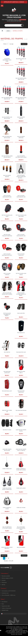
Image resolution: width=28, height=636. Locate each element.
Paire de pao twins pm (7, 411)
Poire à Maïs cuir (7, 468)
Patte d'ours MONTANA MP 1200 (21, 196)
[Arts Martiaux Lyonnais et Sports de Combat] (14, 10)
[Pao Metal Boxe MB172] (21, 364)
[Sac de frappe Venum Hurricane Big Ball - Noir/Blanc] (21, 168)
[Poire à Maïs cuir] (7, 461)
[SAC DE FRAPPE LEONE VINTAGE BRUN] (7, 149)
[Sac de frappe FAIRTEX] (21, 110)
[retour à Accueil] (2, 30)
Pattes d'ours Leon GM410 (21, 274)
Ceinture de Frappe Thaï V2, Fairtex (21, 450)
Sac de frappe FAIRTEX (21, 118)
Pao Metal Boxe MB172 (21, 372)
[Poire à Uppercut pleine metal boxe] (21, 461)
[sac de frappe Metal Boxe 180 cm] (21, 90)
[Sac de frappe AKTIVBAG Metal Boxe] (21, 149)
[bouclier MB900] (21, 540)
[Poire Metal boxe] (21, 481)
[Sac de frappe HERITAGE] (21, 129)
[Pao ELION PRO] (21, 306)
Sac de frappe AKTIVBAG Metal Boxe (21, 156)
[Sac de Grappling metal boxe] (7, 129)
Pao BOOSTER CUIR (21, 352)
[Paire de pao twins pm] (7, 403)
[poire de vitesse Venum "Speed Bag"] (7, 481)
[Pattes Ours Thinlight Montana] (7, 227)
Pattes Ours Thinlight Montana (7, 235)
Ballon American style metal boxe (7, 527)
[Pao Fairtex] (7, 345)
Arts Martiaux (4, 601)
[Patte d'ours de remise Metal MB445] (7, 286)
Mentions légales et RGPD (7, 578)
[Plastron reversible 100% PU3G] (7, 51)
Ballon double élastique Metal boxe (21, 528)
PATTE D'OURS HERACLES (21, 254)
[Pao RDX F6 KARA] (7, 422)
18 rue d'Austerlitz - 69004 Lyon (8, 595)
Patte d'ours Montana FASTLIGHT (7, 254)
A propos (4, 580)
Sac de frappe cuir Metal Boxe (7, 118)
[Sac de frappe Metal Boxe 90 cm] (7, 90)
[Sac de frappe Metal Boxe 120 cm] (21, 71)
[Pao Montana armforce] (21, 384)
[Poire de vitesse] (21, 500)
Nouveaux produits (6, 575)
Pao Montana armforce (21, 391)
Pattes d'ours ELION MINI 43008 (21, 216)
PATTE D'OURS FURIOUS (7, 274)
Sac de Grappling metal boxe (7, 137)
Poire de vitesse (21, 507)
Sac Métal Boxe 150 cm (21, 59)
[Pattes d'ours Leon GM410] (21, 266)
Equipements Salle (6, 606)
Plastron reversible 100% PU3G (7, 60)
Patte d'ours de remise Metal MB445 (7, 293)
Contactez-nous (5, 593)
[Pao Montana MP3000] (21, 403)
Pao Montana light (7, 391)
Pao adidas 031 (21, 332)
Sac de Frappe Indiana (7, 176)
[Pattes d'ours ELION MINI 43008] (21, 208)
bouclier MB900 (21, 547)
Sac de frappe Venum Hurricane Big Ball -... (21, 176)
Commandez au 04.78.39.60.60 (8, 590)
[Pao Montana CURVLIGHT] (7, 364)
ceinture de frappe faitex (21, 430)
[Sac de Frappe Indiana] (7, 168)
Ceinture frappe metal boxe (7, 450)
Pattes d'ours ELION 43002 (7, 216)
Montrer (4, 43)
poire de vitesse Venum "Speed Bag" (7, 489)
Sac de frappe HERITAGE (21, 137)
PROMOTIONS (5, 610)
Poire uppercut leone (7, 508)
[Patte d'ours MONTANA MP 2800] (7, 188)
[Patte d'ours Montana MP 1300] (21, 227)
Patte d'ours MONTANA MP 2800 (7, 196)
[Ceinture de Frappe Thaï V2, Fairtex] (21, 442)
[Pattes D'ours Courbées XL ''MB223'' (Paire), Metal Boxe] (7, 306)
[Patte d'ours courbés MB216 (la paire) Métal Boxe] (21, 286)
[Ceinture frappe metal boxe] (7, 442)
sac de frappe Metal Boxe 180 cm (21, 98)
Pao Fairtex (7, 352)
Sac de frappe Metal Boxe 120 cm (21, 79)
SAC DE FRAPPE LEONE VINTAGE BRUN (7, 156)
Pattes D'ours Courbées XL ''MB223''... (7, 314)
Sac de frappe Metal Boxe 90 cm (7, 98)
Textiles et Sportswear (6, 608)
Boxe (3, 603)
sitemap (3, 584)
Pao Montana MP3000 (21, 410)
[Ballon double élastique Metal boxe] (21, 520)
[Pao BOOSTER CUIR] (21, 345)
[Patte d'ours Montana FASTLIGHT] (7, 247)
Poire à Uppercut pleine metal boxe (21, 469)
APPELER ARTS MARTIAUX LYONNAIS (14, 2)
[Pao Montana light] (7, 384)
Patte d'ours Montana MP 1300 (21, 235)
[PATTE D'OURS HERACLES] (21, 247)
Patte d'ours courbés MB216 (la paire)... (21, 294)
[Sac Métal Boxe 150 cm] (21, 51)
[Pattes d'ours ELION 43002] (7, 208)
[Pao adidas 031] (21, 325)
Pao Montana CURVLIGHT (7, 372)
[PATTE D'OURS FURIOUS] (7, 266)
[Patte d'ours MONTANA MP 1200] (21, 188)
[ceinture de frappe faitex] (21, 422)
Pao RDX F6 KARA (7, 429)
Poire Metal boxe (21, 488)
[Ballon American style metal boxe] (7, 520)
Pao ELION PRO (21, 313)
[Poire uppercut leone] (7, 500)
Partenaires (4, 582)
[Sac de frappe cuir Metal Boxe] (7, 110)
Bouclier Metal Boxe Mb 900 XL (7, 548)
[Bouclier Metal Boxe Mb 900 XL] (7, 540)
